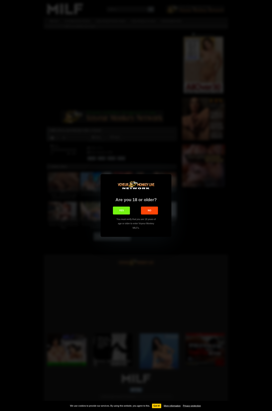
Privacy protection (192, 406)
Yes (121, 210)
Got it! (156, 406)
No (149, 210)
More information (172, 406)
